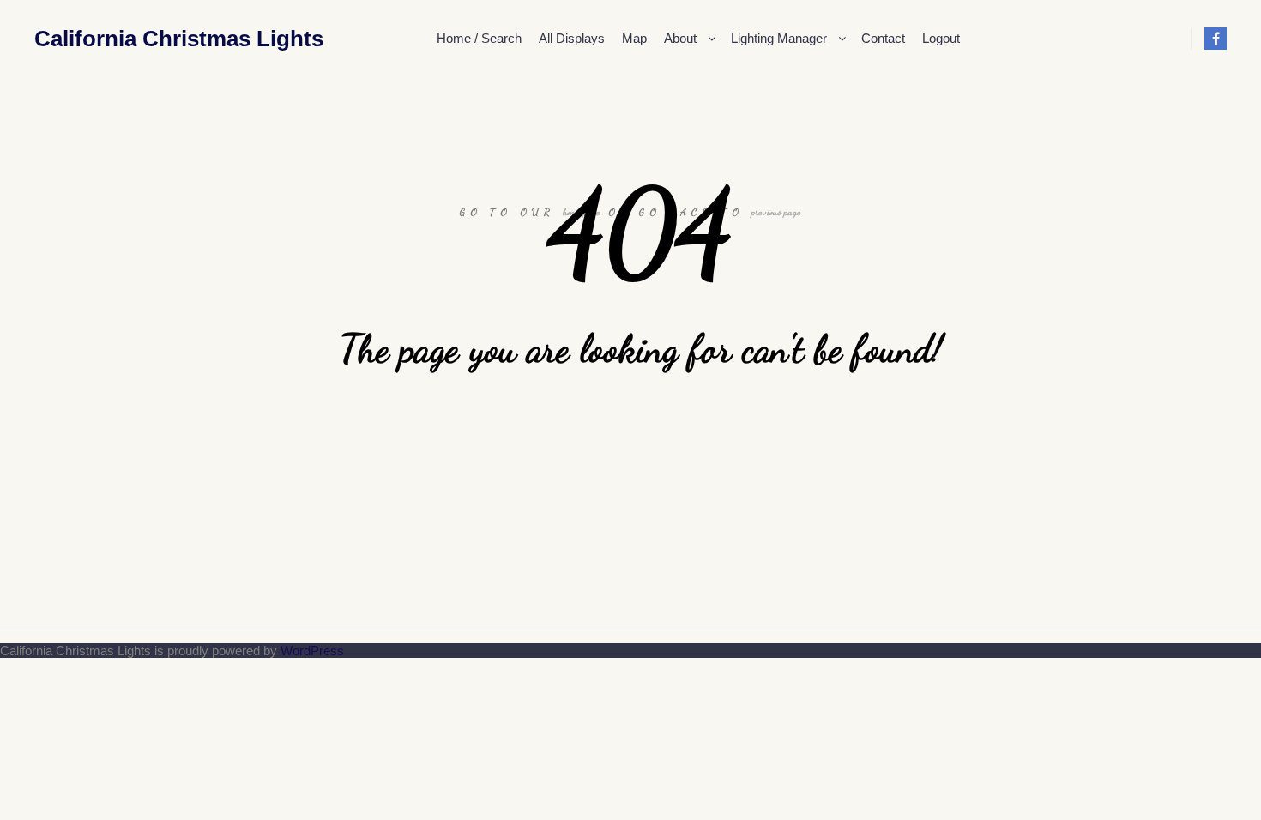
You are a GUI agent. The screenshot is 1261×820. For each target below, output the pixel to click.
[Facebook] (1215, 38)
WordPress (312, 650)
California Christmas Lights (120, 38)
